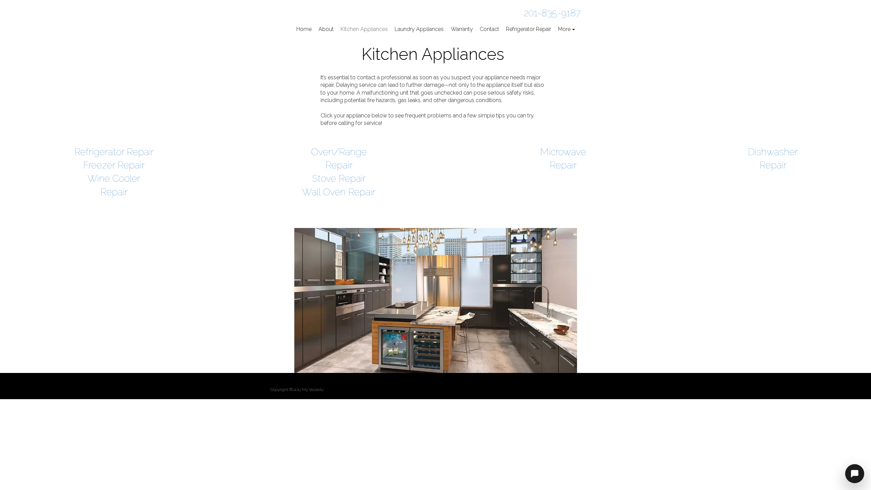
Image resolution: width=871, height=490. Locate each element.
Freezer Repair (114, 165)
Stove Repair (339, 178)
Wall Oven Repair (338, 192)
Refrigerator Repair (114, 152)
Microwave (563, 152)
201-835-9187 (552, 13)
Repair (563, 165)
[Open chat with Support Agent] (854, 473)
